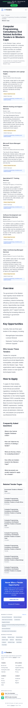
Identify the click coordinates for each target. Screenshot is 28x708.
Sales (2, 684)
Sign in (16, 680)
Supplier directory (19, 667)
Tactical (14, 657)
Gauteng (4, 637)
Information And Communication (9, 631)
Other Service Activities (7, 619)
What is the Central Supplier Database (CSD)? (11, 433)
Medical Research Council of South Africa (13, 221)
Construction (17, 619)
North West (19, 642)
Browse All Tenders (14, 604)
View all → (24, 614)
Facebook (17, 678)
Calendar (3, 671)
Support (3, 682)
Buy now (14, 5)
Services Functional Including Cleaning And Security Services (13, 625)
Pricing (16, 671)
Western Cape (11, 637)
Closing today (4, 667)
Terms (2, 678)
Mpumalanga (18, 639)
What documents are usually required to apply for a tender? (12, 472)
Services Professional (7, 617)
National (12, 639)
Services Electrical (6, 628)
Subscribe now (14, 599)
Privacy (3, 680)
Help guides (18, 669)
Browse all (3, 665)
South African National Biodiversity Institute (13, 149)
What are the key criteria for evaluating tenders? (13, 453)
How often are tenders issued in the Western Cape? (12, 462)
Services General (17, 617)
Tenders (7, 15)
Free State (4, 644)
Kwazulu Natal (19, 637)
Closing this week (5, 669)
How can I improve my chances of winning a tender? (12, 444)
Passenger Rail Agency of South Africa (12, 184)
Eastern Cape (5, 639)
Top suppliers (18, 665)
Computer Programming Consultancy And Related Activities (14, 18)
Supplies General (6, 622)
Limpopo (4, 642)
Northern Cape (11, 642)
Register (17, 682)
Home (2, 15)
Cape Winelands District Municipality (12, 78)
